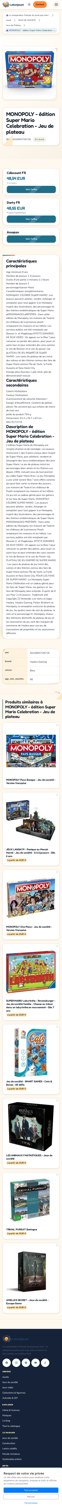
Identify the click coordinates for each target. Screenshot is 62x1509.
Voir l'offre (31, 189)
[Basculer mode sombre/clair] (29, 4)
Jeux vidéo (7, 1387)
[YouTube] (35, 1363)
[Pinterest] (26, 1363)
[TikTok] (45, 1363)
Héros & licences (11, 1410)
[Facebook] (6, 1363)
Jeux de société (10, 1382)
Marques (6, 1415)
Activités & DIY (10, 1398)
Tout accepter (31, 1490)
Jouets (5, 1377)
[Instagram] (16, 1363)
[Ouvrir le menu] (56, 4)
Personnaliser (31, 1503)
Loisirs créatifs (9, 1448)
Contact (40, 4)
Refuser (31, 1496)
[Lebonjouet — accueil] (13, 4)
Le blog (6, 1420)
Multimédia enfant (11, 1459)
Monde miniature (11, 1453)
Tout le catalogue (11, 1426)
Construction (8, 1443)
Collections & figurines (13, 1392)
